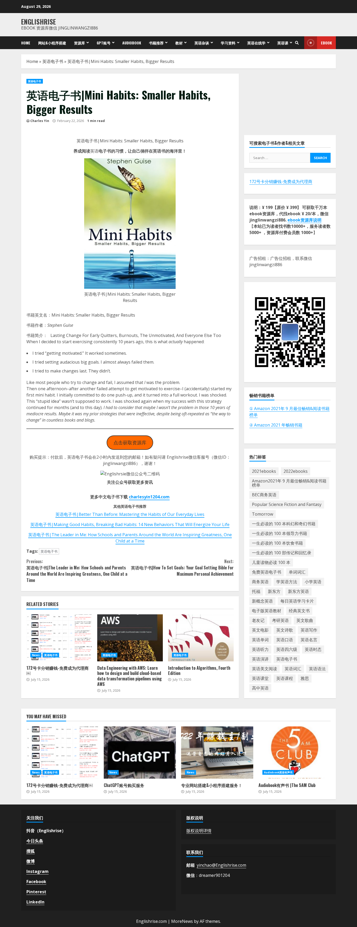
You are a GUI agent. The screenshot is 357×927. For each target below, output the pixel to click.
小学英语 (313, 582)
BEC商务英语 (264, 495)
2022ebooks (296, 471)
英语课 (282, 42)
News (36, 655)
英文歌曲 (304, 620)
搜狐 (30, 851)
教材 (179, 42)
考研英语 (280, 620)
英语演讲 (260, 659)
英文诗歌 (284, 630)
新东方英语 (298, 591)
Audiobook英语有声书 (278, 772)
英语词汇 (293, 669)
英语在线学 (256, 42)
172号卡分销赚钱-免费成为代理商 (280, 181)
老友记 (258, 620)
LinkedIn (35, 902)
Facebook (36, 881)
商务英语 (260, 582)
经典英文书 (299, 611)
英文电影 (260, 630)
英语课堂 (260, 678)
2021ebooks (264, 471)
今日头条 (34, 841)
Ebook (326, 42)
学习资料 (228, 42)
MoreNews (182, 921)
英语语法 (317, 669)
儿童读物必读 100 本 (271, 562)
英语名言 (309, 640)
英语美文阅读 (264, 669)
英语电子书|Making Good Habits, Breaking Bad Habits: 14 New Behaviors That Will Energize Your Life (129, 524)
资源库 (79, 42)
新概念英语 (262, 601)
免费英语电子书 (266, 572)
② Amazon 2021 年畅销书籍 (275, 425)
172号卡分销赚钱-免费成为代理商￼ (59, 637)
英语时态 (313, 649)
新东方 (274, 591)
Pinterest (36, 892)
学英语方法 (286, 582)
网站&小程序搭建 (52, 42)
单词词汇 (297, 572)
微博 (30, 861)
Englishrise (38, 21)
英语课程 (284, 678)
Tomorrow (262, 514)
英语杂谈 (201, 42)
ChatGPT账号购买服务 (140, 752)
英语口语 (284, 640)
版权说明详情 (198, 830)
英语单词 (260, 640)
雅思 (305, 678)
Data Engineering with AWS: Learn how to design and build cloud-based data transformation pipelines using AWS (130, 637)
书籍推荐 (156, 42)
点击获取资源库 (129, 442)
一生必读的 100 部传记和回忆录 (281, 553)
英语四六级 (286, 649)
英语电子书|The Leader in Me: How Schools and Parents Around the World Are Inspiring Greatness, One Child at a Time (130, 538)
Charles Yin (39, 121)
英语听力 (260, 649)
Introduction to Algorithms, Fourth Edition (201, 637)
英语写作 (309, 630)
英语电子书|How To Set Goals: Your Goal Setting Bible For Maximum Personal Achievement (182, 567)
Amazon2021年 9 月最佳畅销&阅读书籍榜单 (289, 483)
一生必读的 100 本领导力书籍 (279, 533)
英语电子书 (52, 61)
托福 (256, 591)
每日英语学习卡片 (297, 601)
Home (25, 42)
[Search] (297, 43)
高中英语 (260, 688)
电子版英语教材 (266, 611)
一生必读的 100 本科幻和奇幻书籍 (283, 524)
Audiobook (131, 42)
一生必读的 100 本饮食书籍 (277, 543)
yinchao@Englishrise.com (221, 865)
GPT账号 (104, 42)
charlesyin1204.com (149, 497)
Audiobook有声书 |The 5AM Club (294, 752)
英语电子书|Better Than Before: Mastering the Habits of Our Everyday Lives (129, 514)
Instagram (37, 871)
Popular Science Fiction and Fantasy (286, 504)
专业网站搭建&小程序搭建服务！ (217, 752)
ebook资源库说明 (304, 220)
